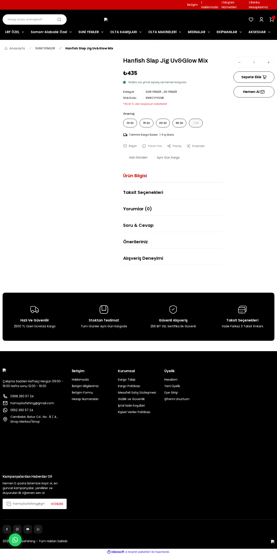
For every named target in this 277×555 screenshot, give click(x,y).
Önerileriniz (135, 242)
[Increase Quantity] (270, 62)
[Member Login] (261, 19)
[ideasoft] (115, 552)
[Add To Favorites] (130, 146)
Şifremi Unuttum (176, 399)
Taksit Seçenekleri (143, 192)
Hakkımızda (80, 379)
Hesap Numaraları (85, 399)
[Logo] (138, 19)
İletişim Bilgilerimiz (85, 386)
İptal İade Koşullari (131, 405)
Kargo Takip (126, 379)
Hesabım (170, 379)
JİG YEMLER (170, 92)
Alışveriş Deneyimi (143, 258)
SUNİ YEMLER (153, 92)
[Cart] (271, 19)
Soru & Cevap (138, 225)
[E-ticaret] (138, 552)
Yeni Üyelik (172, 386)
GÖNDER (57, 504)
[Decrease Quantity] (237, 62)
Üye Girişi (171, 392)
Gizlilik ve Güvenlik (131, 399)
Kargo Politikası (129, 386)
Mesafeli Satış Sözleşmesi (137, 392)
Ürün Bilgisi (135, 176)
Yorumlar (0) (137, 209)
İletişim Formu (82, 392)
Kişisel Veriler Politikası (134, 412)
